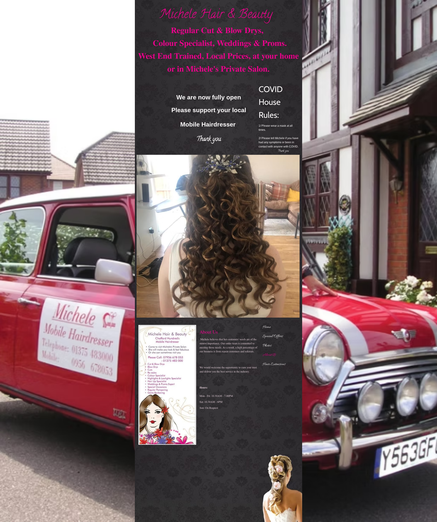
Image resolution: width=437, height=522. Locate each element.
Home (267, 327)
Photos (267, 345)
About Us (269, 354)
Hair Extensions (274, 364)
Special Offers (273, 336)
